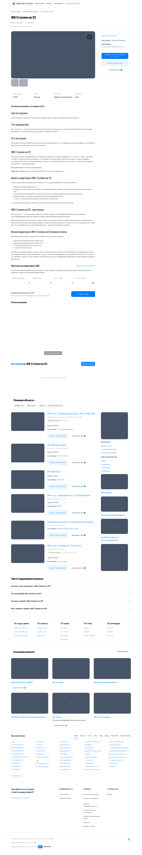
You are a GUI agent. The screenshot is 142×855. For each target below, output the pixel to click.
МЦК (95, 735)
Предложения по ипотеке (84, 266)
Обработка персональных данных (91, 817)
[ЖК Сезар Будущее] (112, 710)
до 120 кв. (110, 635)
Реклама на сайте (89, 826)
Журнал (49, 3)
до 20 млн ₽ (64, 639)
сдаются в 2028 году (21, 635)
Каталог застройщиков (90, 798)
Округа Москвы (125, 735)
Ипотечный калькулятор (91, 794)
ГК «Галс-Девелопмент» (65, 429)
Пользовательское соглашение (89, 811)
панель (86, 628)
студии (103, 461)
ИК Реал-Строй (62, 456)
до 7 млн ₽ (64, 628)
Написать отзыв (88, 364)
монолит (87, 631)
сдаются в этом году (21, 628)
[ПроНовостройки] (22, 3)
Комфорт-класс (106, 446)
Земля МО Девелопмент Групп (67, 528)
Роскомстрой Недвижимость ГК (112, 47)
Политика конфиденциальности (90, 805)
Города (106, 735)
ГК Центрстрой (62, 561)
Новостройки (39, 3)
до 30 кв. (110, 628)
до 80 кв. (110, 631)
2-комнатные (105, 467)
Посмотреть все (16, 775)
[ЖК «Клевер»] (114, 484)
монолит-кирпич (89, 635)
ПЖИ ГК (59, 506)
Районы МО (114, 735)
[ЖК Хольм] (71, 710)
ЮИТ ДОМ (60, 480)
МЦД (100, 735)
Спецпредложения (71, 3)
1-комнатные (105, 464)
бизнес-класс (41, 631)
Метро (76, 735)
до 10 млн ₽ (64, 631)
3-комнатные (105, 471)
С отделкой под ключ (109, 449)
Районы (83, 735)
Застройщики (58, 3)
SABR (34, 842)
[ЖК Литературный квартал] (114, 506)
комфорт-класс (42, 628)
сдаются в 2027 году (21, 631)
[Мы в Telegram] (129, 839)
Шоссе (89, 735)
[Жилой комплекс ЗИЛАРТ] (29, 674)
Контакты (86, 822)
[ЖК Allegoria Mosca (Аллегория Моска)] (114, 530)
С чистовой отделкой (109, 453)
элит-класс (41, 635)
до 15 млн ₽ (64, 635)
